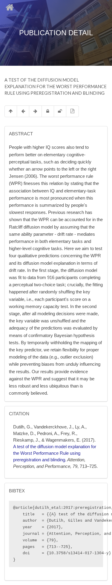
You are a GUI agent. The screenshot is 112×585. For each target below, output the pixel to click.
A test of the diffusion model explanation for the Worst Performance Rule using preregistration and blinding (54, 453)
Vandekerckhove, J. (53, 427)
